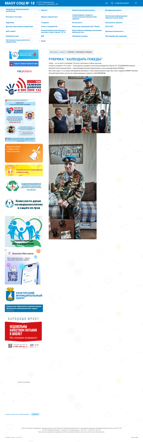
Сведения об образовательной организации (17, 10)
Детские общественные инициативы (19, 26)
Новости (44, 10)
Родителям (10, 23)
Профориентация (12, 36)
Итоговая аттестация (14, 17)
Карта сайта (134, 437)
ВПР (42, 36)
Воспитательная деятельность (83, 10)
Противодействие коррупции (116, 36)
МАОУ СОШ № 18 (20, 3)
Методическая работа (113, 10)
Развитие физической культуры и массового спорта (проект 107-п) (53, 31)
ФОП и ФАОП (10, 31)
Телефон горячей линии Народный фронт (17, 414)
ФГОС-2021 (109, 26)
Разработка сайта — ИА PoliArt (13, 437)
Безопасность (77, 23)
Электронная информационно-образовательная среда (116, 17)
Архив (43, 41)
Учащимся (45, 23)
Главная (55, 52)
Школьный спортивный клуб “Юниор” (86, 26)
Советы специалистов (49, 26)
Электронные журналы (114, 23)
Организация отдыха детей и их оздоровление (17, 41)
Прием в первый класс (49, 17)
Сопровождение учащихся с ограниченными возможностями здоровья (84, 17)
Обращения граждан (80, 36)
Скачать (35, 414)
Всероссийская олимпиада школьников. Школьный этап (87, 31)
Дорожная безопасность (114, 31)
